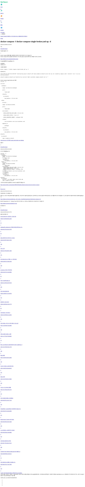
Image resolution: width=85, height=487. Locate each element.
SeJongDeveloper (3, 48)
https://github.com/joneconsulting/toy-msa (8, 203)
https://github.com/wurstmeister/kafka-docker (9, 58)
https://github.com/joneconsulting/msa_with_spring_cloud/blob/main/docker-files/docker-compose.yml (20, 199)
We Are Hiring (19, 472)
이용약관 (14, 472)
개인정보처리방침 (8, 472)
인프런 (1, 472)
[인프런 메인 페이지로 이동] (42, 1)
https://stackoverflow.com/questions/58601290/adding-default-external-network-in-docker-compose (19, 184)
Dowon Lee (2, 189)
